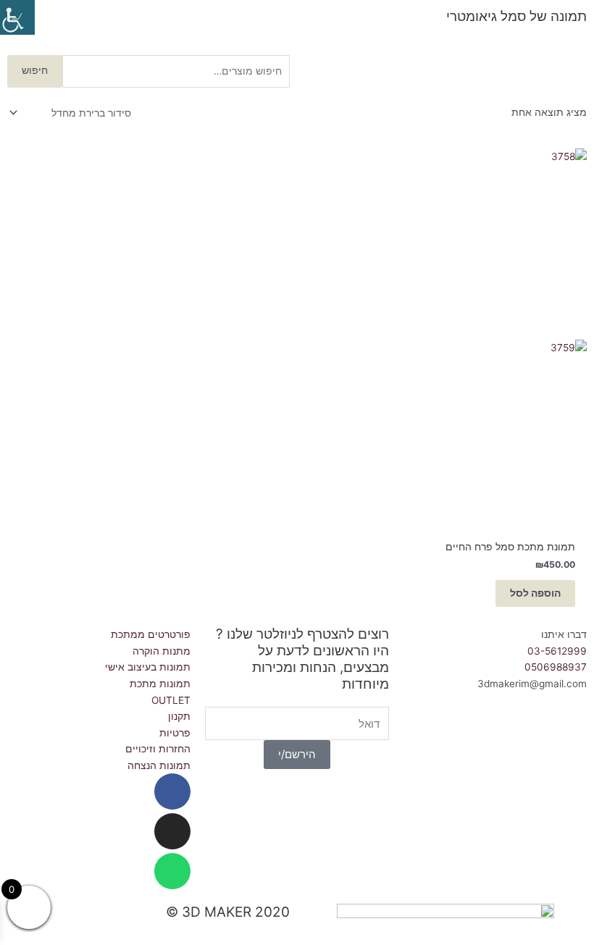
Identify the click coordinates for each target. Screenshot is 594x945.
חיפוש (35, 70)
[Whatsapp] (172, 871)
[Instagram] (172, 831)
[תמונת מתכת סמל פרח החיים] (495, 336)
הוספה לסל (535, 593)
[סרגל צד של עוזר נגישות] (17, 17)
